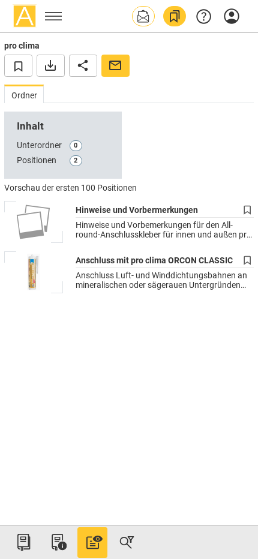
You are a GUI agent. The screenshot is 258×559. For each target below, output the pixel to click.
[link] (174, 16)
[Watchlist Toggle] (18, 65)
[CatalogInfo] (58, 542)
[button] (143, 16)
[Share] (83, 65)
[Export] (51, 65)
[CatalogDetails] (92, 542)
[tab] (24, 94)
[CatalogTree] (23, 542)
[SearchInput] (127, 542)
